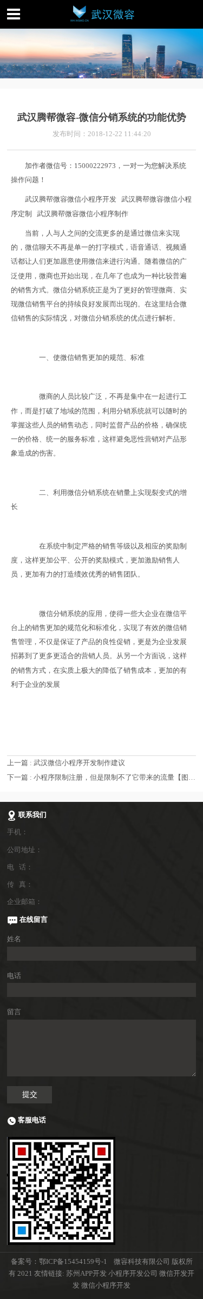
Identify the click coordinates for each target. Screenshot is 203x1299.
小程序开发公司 (133, 1273)
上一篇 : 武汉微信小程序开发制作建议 (66, 763)
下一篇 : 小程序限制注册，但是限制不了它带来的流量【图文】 (104, 777)
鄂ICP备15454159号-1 (73, 1261)
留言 (14, 1012)
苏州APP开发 (86, 1273)
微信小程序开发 (105, 1285)
